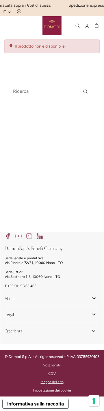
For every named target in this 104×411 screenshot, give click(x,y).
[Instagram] (29, 235)
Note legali (51, 365)
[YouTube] (18, 235)
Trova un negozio (18, 12)
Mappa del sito (52, 382)
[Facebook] (8, 235)
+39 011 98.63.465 (22, 286)
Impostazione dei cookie (52, 390)
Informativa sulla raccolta (35, 404)
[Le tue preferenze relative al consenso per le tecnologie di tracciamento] (93, 400)
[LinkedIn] (40, 235)
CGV (52, 374)
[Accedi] (87, 25)
